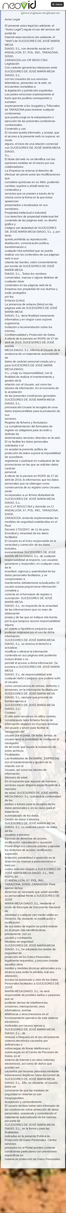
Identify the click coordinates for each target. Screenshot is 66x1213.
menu (58, 4)
